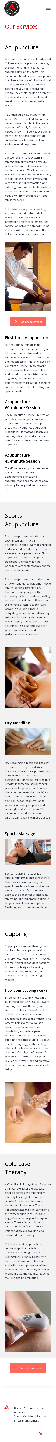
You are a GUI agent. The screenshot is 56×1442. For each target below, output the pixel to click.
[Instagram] (48, 1434)
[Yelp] (40, 1434)
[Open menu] (48, 8)
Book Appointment (31, 322)
